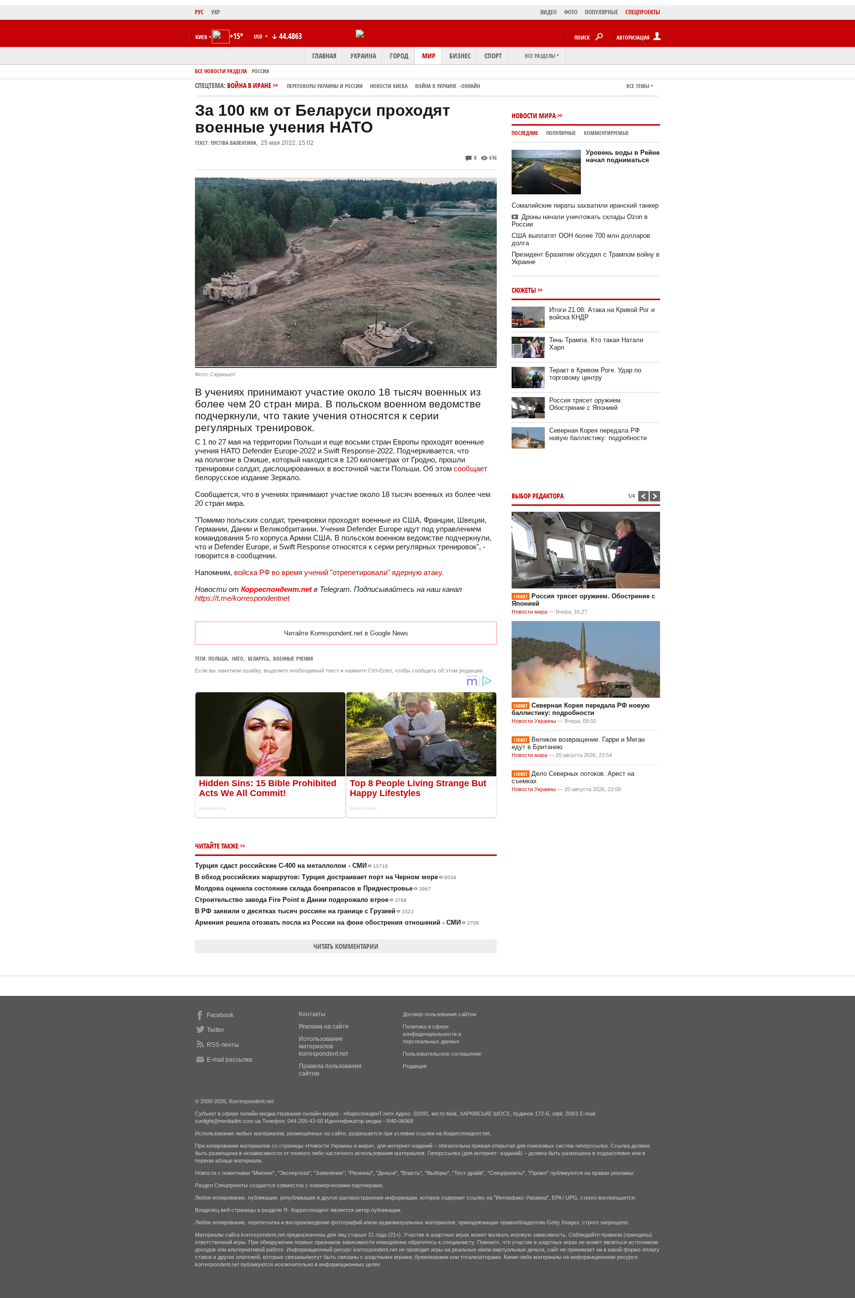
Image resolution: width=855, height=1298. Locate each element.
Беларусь (258, 658)
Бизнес (460, 55)
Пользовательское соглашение (442, 1054)
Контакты (312, 1014)
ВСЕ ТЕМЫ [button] (637, 86)
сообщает (470, 468)
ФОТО (570, 12)
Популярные (561, 132)
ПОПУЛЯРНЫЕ (601, 12)
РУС (199, 12)
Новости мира (534, 115)
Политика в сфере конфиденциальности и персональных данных (432, 1034)
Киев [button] (201, 37)
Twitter (215, 1030)
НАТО (237, 658)
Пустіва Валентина (233, 142)
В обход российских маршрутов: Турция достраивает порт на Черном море (325, 877)
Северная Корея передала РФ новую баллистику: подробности (598, 434)
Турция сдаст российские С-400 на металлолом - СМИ (291, 865)
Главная (324, 55)
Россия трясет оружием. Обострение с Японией (585, 404)
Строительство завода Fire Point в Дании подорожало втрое (301, 899)
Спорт (493, 55)
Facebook (220, 1015)
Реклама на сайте (324, 1026)
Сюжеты (524, 290)
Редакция (415, 1066)
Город (399, 55)
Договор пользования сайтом (439, 1014)
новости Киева (389, 86)
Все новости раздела (221, 71)
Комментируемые (606, 132)
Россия (260, 71)
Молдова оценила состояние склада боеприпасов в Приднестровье (313, 888)
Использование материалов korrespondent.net (323, 1046)
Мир (428, 55)
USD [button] (259, 36)
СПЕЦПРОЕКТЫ (642, 12)
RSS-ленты (223, 1044)
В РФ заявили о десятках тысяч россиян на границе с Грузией (304, 911)
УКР (215, 12)
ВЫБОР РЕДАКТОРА (538, 495)
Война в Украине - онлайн (447, 86)
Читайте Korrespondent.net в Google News (346, 633)
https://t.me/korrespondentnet (242, 598)
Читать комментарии (346, 946)
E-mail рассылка (229, 1059)
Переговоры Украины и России (325, 86)
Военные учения (293, 658)
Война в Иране (353, 85)
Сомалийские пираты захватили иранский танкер (585, 205)
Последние (525, 132)
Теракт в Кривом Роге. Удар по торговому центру (595, 373)
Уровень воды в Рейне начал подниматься (623, 156)
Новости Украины (534, 721)
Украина (363, 55)
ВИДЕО (548, 12)
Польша (218, 658)
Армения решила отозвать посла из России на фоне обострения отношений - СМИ (337, 922)
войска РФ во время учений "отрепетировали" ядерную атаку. (338, 572)
